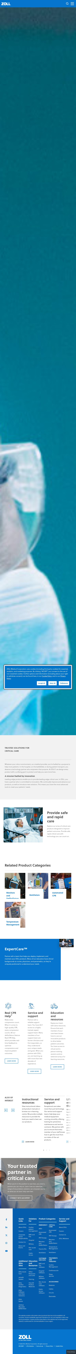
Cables (51, 1289)
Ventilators (42, 1253)
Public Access (31, 1254)
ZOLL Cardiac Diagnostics (22, 1285)
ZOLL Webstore (64, 1239)
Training (31, 1279)
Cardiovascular (53, 1270)
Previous (6, 1110)
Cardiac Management (53, 1266)
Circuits (51, 1293)
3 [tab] (50, 1150)
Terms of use (39, 1346)
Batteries (52, 1285)
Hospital (31, 1240)
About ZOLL (22, 1227)
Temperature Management (53, 1248)
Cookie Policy (59, 1346)
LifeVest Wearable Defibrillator (22, 1307)
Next (13, 1110)
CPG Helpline (30, 1346)
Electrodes (52, 1296)
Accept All (41, 683)
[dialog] (38, 677)
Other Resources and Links (32, 1273)
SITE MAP (21, 1346)
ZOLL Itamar (21, 1300)
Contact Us (22, 1242)
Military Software (42, 1277)
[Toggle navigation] (72, 4)
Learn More (11, 1061)
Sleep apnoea (51, 1275)
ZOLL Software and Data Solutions (22, 1293)
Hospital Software (42, 1272)
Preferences (64, 683)
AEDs (40, 1229)
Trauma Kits (42, 1249)
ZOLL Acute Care (22, 1273)
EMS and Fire (32, 1235)
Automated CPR (42, 1233)
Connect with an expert (20, 1198)
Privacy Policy (49, 1346)
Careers (21, 1231)
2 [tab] (47, 1150)
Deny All (52, 683)
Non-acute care (32, 1248)
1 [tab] (44, 1150)
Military (31, 1244)
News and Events (22, 1247)
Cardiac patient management (33, 1229)
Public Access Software (42, 1291)
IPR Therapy (43, 1238)
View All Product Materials (32, 1285)
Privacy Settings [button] (71, 1352)
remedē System (21, 1278)
